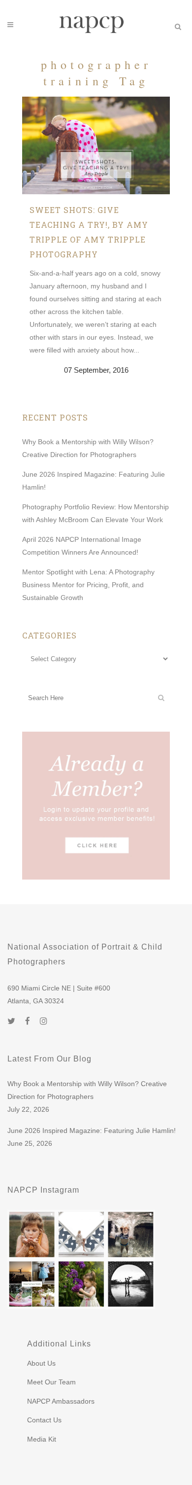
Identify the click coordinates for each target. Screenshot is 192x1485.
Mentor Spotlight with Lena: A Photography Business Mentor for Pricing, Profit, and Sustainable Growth (88, 584)
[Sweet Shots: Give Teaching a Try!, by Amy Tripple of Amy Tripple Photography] (96, 145)
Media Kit (41, 1439)
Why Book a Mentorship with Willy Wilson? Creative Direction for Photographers (87, 1090)
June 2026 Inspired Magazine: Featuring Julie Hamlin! (91, 1130)
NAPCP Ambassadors (61, 1401)
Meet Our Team (51, 1382)
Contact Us (44, 1420)
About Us (41, 1363)
